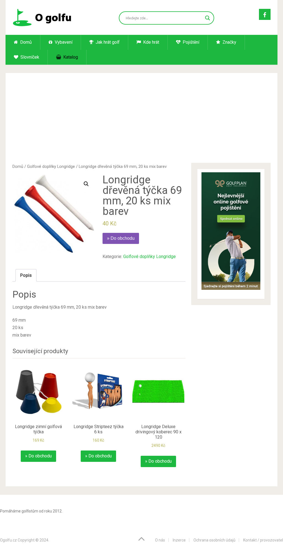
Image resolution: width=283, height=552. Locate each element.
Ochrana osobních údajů (214, 540)
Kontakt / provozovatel (263, 540)
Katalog (70, 57)
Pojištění (190, 42)
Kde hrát (150, 42)
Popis (26, 275)
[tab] (25, 275)
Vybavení (63, 42)
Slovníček (29, 57)
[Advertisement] (142, 121)
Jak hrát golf (107, 42)
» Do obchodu (121, 238)
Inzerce (179, 540)
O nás (160, 540)
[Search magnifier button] (207, 18)
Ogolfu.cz (8, 540)
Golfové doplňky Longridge (51, 166)
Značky (228, 42)
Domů (25, 42)
